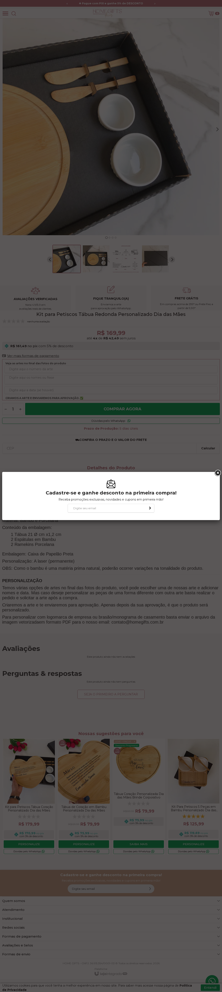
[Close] (217, 473)
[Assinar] (150, 508)
